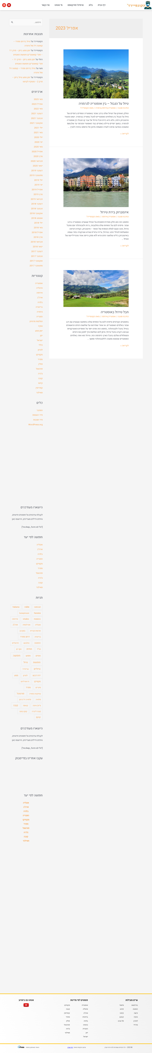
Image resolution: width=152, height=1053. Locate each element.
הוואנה (37, 643)
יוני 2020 (38, 142)
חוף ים (18, 649)
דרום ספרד (25, 636)
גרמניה (98, 108)
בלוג (91, 5)
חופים (38, 655)
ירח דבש (37, 675)
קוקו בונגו (23, 711)
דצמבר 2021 (37, 113)
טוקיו (40, 326)
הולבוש (26, 643)
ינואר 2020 (38, 165)
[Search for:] (26, 22)
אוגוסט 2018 (37, 218)
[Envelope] (4, 5)
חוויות (29, 649)
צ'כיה (40, 373)
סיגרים (38, 687)
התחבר (40, 410)
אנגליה (40, 544)
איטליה (39, 288)
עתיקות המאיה (35, 693)
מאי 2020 (38, 146)
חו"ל (39, 649)
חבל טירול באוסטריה (115, 312)
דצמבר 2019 (37, 170)
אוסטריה (112, 108)
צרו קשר (46, 5)
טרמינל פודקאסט (76, 5)
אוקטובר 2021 (36, 123)
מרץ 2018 (38, 237)
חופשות (37, 662)
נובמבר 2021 (37, 118)
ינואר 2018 (38, 246)
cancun (37, 607)
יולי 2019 (38, 180)
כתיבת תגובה (123, 108)
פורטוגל (39, 368)
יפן (41, 335)
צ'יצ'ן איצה (37, 705)
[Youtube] (9, 5)
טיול (25, 662)
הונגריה (39, 316)
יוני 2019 (38, 184)
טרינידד (25, 669)
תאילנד (39, 392)
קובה (40, 378)
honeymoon (24, 613)
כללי (41, 345)
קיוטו (40, 383)
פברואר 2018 (37, 241)
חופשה (16, 655)
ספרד (40, 359)
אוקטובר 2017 (36, 260)
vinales (26, 619)
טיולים (37, 669)
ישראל (40, 340)
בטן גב (22, 630)
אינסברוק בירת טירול (114, 212)
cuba (26, 607)
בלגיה (40, 302)
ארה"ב (40, 297)
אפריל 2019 (37, 189)
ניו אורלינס (25, 681)
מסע (16, 675)
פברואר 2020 (37, 161)
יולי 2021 (38, 127)
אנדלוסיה (26, 624)
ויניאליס (15, 643)
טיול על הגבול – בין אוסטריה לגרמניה (104, 103)
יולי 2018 (38, 222)
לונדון (40, 349)
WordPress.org (35, 424)
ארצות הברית (35, 630)
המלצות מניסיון (36, 321)
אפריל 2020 (37, 151)
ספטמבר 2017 (36, 265)
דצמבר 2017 (37, 251)
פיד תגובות (38, 419)
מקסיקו (39, 354)
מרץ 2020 (38, 156)
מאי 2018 (38, 227)
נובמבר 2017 (37, 256)
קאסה (25, 705)
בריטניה (39, 307)
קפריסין (39, 387)
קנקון (38, 717)
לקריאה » (124, 133)
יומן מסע (39, 330)
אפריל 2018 (37, 232)
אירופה (105, 108)
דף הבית (101, 5)
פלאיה (38, 699)
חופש (28, 655)
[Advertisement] (26, 466)
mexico (37, 619)
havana (37, 613)
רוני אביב (70, 1047)
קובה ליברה (36, 711)
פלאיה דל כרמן (25, 699)
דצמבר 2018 (37, 203)
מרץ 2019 (38, 194)
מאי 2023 (38, 99)
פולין (40, 364)
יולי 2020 (38, 137)
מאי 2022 (38, 108)
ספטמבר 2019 (36, 175)
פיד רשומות (37, 415)
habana (16, 607)
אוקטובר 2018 (36, 213)
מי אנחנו (58, 5)
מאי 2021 (38, 132)
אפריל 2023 (37, 104)
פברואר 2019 (37, 199)
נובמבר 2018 (37, 208)
